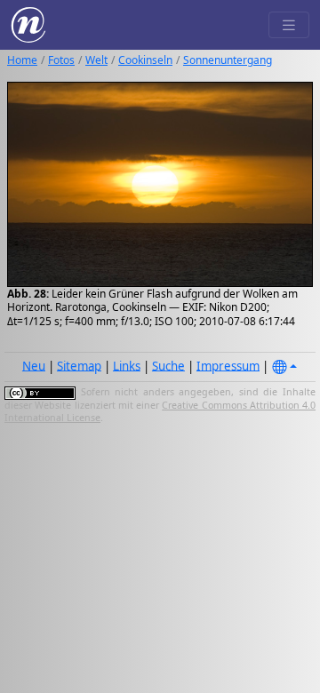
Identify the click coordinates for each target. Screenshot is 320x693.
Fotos (61, 60)
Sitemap (79, 365)
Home (22, 60)
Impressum (228, 365)
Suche (168, 365)
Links (126, 365)
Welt (96, 60)
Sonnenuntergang (227, 60)
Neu (33, 365)
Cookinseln (145, 60)
